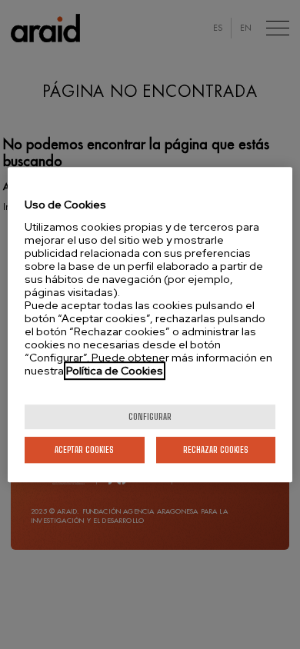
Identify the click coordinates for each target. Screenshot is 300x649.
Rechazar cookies (215, 449)
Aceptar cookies (84, 449)
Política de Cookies (114, 371)
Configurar (150, 416)
